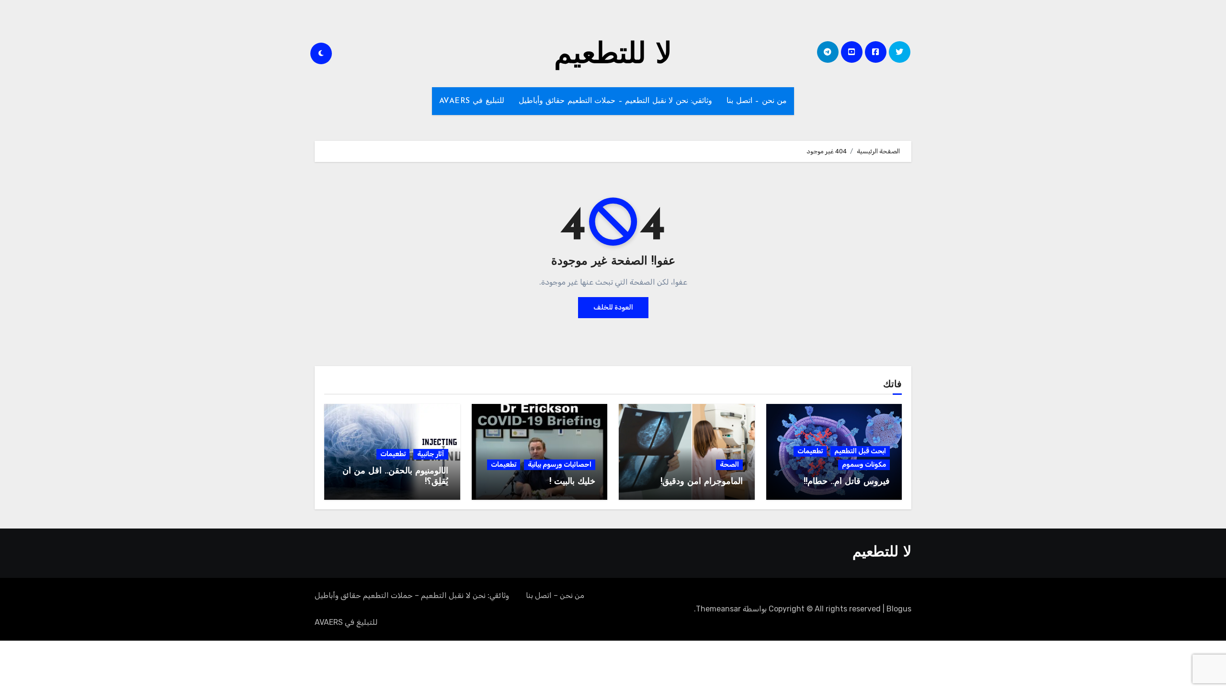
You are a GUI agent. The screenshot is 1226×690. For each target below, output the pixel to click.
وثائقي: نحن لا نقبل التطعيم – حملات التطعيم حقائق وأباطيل (616, 101)
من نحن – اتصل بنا (757, 101)
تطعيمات (810, 451)
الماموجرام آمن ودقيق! (701, 482)
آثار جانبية (430, 454)
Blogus (898, 608)
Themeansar (718, 608)
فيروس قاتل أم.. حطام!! (847, 482)
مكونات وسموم (864, 464)
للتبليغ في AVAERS (471, 101)
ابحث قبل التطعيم (860, 451)
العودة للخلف (613, 307)
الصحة (729, 464)
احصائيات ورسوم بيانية (559, 464)
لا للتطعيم (613, 55)
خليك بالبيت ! (572, 482)
